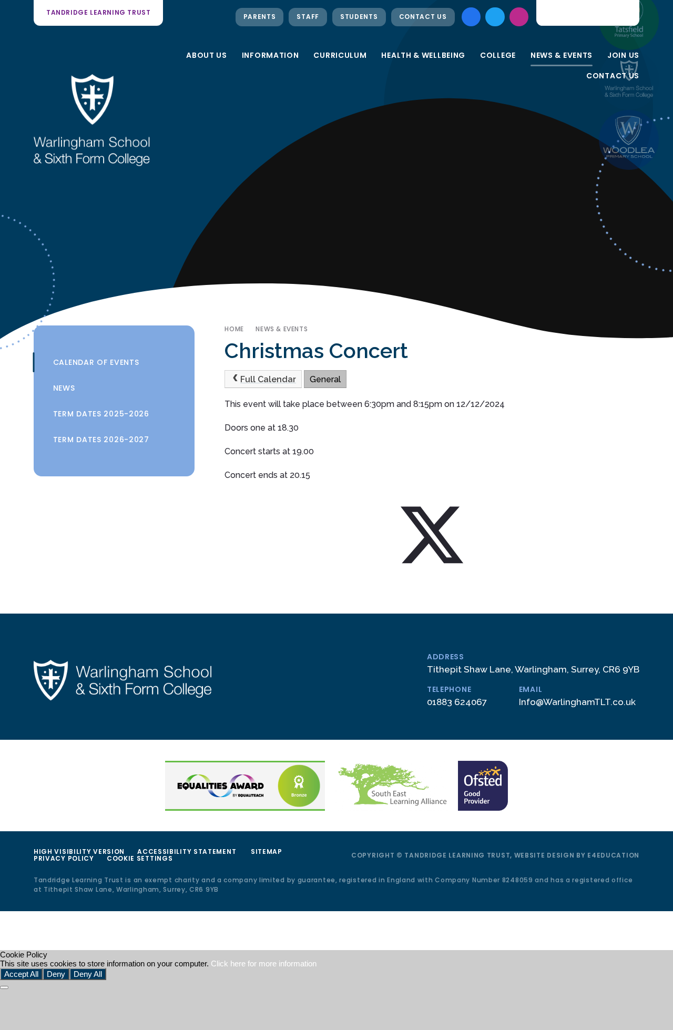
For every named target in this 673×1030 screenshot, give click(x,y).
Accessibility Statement (186, 851)
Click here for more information (264, 963)
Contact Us (423, 16)
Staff (308, 16)
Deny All (88, 974)
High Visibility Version (79, 851)
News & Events (282, 328)
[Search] (624, 12)
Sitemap (266, 851)
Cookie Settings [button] (140, 858)
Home (234, 328)
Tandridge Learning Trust (98, 12)
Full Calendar (268, 379)
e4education (613, 855)
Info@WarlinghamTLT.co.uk (577, 702)
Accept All (21, 974)
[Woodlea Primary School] (629, 140)
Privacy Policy (64, 858)
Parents (259, 16)
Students (359, 16)
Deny (56, 974)
